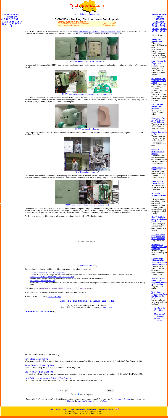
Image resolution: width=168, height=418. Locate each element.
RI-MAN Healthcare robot (86, 266)
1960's (155, 26)
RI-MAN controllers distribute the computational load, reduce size (87, 94)
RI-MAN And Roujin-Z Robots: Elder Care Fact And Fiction (98, 32)
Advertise (109, 409)
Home (76, 14)
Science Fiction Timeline (159, 15)
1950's (163, 24)
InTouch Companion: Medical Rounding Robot (47, 273)
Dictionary (83, 14)
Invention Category (123, 399)
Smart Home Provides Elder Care (42, 281)
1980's (155, 28)
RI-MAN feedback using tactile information (87, 61)
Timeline (92, 14)
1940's (155, 24)
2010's (163, 31)
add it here (107, 307)
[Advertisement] (11, 69)
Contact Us (95, 409)
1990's (163, 28)
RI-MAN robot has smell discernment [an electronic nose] (87, 205)
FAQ (103, 409)
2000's (155, 31)
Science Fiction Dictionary (11, 15)
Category (81, 409)
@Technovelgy (54, 296)
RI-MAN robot (81, 288)
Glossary (70, 401)
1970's (163, 26)
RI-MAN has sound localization (87, 129)
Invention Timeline (85, 401)
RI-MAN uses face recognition (86, 172)
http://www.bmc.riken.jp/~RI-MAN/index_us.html (57, 288)
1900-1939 (159, 21)
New (98, 14)
